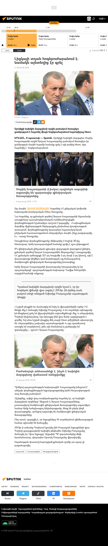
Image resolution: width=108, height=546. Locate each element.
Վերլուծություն (39, 486)
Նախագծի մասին (9, 509)
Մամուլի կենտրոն (96, 486)
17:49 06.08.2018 (21, 67)
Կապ (46, 509)
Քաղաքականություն (50, 451)
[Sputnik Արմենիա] (12, 21)
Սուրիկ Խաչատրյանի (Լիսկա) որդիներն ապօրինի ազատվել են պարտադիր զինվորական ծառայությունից (52, 192)
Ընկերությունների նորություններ (15, 512)
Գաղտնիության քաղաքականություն (47, 512)
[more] (90, 201)
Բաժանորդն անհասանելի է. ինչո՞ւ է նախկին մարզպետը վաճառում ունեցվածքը (48, 372)
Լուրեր (4, 486)
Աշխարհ (25, 486)
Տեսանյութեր (71, 486)
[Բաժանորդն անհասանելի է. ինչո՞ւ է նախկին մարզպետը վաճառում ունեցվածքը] (54, 351)
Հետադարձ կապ (8, 516)
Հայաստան (20, 451)
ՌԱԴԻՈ (82, 486)
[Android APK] (9, 523)
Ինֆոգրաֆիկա (56, 486)
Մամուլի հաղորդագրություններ (63, 509)
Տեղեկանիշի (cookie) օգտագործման (81, 512)
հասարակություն (33, 451)
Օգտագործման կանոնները (30, 509)
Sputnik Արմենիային (38, 208)
